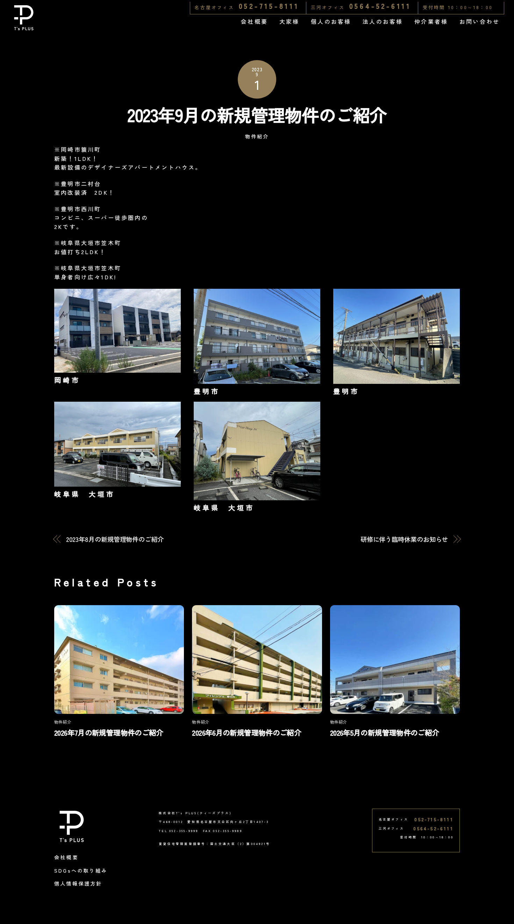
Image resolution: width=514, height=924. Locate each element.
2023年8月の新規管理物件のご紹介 (115, 539)
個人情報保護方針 (78, 883)
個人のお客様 (331, 21)
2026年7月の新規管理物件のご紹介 (108, 732)
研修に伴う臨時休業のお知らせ (404, 539)
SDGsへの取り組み (80, 870)
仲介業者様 (431, 21)
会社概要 (254, 21)
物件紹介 (257, 136)
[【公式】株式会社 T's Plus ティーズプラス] (24, 27)
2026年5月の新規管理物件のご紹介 (384, 732)
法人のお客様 (383, 21)
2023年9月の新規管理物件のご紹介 (256, 114)
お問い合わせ (479, 21)
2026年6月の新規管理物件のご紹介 (246, 732)
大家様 (289, 21)
